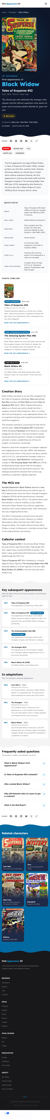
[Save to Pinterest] (16, 141)
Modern (4, 1026)
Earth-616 (7, 153)
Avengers (20, 153)
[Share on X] (31, 141)
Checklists (5, 1061)
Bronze (4, 1018)
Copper (4, 1022)
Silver (4, 1014)
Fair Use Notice (7, 1089)
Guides (4, 1057)
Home (4, 12)
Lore (3, 991)
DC (3, 1042)
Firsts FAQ (6, 1065)
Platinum (5, 1006)
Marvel (6, 148)
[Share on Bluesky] (26, 141)
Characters (12, 12)
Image (4, 1046)
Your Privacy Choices (18, 1113)
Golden (4, 1010)
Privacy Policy (7, 1081)
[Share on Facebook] (11, 141)
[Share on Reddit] (21, 141)
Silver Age (18, 148)
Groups (4, 987)
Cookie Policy (7, 1085)
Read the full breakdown (16, 323)
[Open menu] (45, 3)
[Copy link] (36, 141)
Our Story (5, 1077)
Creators (5, 994)
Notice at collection (11, 1117)
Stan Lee (9, 308)
